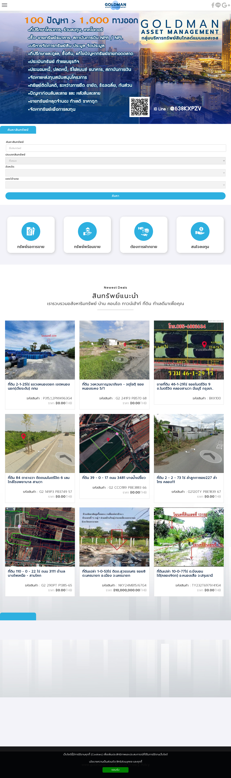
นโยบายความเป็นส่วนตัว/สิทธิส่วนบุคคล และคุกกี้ (115, 762)
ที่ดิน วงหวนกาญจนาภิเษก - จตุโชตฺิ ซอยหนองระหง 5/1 (113, 386)
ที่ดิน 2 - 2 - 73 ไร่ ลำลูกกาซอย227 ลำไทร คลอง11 (187, 480)
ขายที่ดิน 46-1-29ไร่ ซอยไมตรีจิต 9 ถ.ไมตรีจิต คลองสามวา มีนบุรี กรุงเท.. (185, 386)
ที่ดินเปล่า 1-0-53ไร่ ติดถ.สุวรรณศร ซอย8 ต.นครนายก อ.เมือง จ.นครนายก (113, 573)
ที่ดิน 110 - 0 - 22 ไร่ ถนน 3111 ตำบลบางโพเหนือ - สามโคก (36, 573)
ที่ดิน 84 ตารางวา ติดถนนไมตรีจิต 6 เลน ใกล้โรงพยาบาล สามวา (38, 480)
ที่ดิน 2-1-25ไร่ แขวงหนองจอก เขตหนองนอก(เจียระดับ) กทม (39, 386)
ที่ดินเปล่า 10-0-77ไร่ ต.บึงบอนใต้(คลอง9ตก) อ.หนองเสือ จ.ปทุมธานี (185, 573)
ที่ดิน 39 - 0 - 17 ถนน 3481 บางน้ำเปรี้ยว (114, 478)
